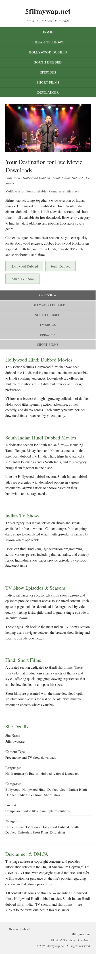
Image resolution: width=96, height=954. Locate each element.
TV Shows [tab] (48, 325)
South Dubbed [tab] (47, 315)
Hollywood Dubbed (48, 52)
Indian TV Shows (48, 42)
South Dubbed (48, 62)
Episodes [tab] (48, 335)
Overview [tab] (47, 295)
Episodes (48, 72)
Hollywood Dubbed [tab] (47, 305)
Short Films (48, 82)
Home (48, 32)
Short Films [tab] (48, 344)
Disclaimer (48, 92)
